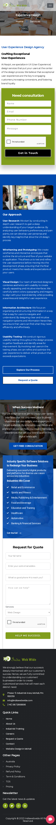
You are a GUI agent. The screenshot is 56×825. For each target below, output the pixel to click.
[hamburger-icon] (50, 5)
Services (10, 606)
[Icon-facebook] (5, 805)
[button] (28, 370)
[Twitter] (11, 805)
